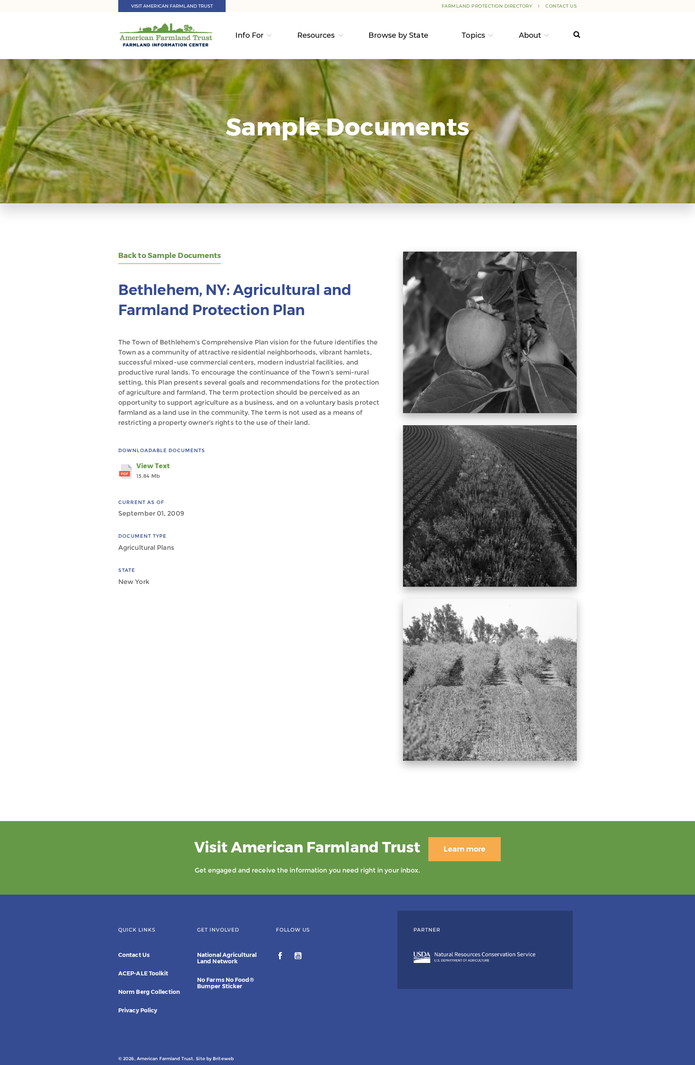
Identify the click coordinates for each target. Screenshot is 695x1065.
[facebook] (281, 957)
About (530, 35)
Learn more (464, 849)
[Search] (569, 35)
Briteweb (223, 1058)
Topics (473, 35)
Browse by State (398, 35)
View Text (153, 470)
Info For (249, 35)
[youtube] (298, 957)
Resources (316, 35)
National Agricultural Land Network (227, 958)
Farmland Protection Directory (487, 6)
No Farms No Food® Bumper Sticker (225, 983)
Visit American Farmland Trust (172, 6)
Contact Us (561, 6)
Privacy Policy (137, 1010)
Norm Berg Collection (149, 991)
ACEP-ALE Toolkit (143, 973)
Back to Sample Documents (169, 256)
